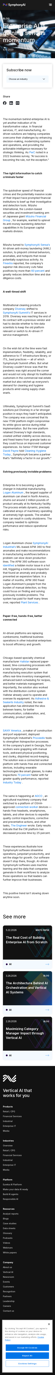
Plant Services (29, 602)
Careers (7, 1306)
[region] (27, 1346)
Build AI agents (10, 1194)
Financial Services (12, 1116)
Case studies (9, 1223)
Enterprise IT (9, 1126)
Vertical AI (8, 1272)
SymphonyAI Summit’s (16, 312)
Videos (6, 1243)
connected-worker (26, 807)
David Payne (10, 450)
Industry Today (12, 782)
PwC (32, 152)
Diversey (20, 308)
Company (8, 1262)
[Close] (49, 1324)
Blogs (6, 1218)
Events (6, 1282)
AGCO (38, 795)
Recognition (9, 1291)
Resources (9, 1209)
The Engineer (19, 825)
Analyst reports (10, 1213)
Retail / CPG (9, 1111)
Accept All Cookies (27, 1347)
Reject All (27, 1355)
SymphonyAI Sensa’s (37, 244)
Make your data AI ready (15, 1189)
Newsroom (8, 1277)
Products (8, 1106)
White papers (10, 1252)
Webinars (8, 1247)
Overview (8, 1145)
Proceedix (39, 737)
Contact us (8, 1311)
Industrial (8, 1121)
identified (8, 565)
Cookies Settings (27, 1363)
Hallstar (24, 661)
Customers (8, 1286)
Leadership (9, 1301)
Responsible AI (10, 1199)
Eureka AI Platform (12, 1184)
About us (7, 1267)
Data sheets (9, 1228)
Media (6, 1131)
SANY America (12, 730)
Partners (7, 1296)
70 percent (24, 774)
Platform (7, 1179)
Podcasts (7, 1238)
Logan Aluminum (13, 492)
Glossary (7, 1233)
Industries (8, 1140)
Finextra (8, 263)
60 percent (37, 270)
